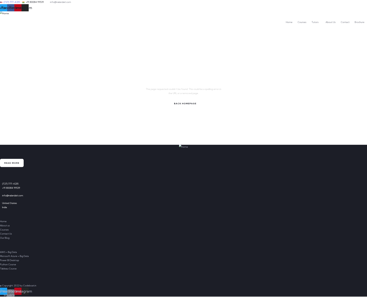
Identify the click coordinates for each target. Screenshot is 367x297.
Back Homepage (185, 103)
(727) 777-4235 (10, 183)
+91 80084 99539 (11, 187)
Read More (11, 163)
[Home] (4, 13)
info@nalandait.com (12, 195)
